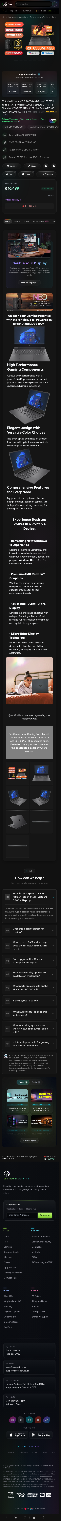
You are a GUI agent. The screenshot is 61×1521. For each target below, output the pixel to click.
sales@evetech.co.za (16, 1367)
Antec (44, 1452)
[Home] (3, 17)
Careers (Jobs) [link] (10, 1322)
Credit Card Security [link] (41, 1241)
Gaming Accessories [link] (13, 1272)
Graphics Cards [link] (11, 1252)
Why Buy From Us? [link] (12, 1301)
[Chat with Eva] (34, 1517)
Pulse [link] (6, 1236)
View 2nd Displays (29, 283)
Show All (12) (29, 1140)
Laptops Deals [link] (38, 1311)
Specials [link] (35, 1306)
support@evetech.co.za (17, 1370)
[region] (29, 40)
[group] (29, 115)
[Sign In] (6, 1517)
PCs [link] (5, 1241)
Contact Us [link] (36, 1247)
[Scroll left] (5, 89)
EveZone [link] (7, 1327)
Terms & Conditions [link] (40, 1236)
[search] (33, 4)
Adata (11, 1452)
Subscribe (45, 1215)
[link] (10, 11)
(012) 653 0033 (13, 1354)
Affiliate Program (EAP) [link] (42, 1262)
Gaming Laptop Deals (39, 17)
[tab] (8, 221)
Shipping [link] (7, 1306)
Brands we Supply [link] (39, 1316)
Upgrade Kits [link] (9, 1267)
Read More (51, 111)
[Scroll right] (54, 89)
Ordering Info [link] (9, 1316)
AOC (54, 1452)
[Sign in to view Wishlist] (25, 1517)
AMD (34, 1452)
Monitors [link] (7, 1257)
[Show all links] (54, 11)
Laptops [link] (7, 1247)
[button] (11, 166)
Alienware (23, 1452)
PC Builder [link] (36, 1296)
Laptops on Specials (17, 17)
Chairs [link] (6, 1262)
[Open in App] (43, 1517)
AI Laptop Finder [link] (39, 1301)
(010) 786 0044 (13, 1350)
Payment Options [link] (11, 1311)
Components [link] (10, 1278)
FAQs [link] (34, 1257)
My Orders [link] (36, 1252)
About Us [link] (8, 1296)
